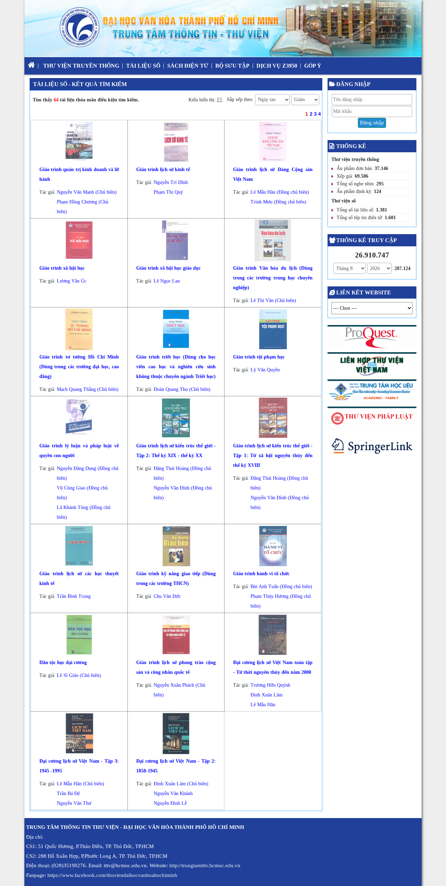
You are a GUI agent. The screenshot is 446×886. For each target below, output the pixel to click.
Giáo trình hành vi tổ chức (261, 573)
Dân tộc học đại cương (63, 662)
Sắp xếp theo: (240, 99)
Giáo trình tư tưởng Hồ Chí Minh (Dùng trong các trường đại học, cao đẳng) (79, 366)
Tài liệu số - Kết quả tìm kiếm (80, 84)
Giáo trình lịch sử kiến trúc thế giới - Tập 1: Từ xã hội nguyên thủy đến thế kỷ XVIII (273, 455)
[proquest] (372, 338)
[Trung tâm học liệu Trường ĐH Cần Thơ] (372, 392)
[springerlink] (372, 447)
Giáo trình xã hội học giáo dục (168, 268)
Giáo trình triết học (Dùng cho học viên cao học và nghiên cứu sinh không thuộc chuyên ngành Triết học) (176, 366)
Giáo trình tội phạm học (259, 357)
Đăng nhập (372, 122)
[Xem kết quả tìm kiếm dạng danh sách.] (220, 99)
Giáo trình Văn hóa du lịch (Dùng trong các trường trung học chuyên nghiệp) (273, 277)
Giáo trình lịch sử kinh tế (163, 169)
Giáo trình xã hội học (62, 268)
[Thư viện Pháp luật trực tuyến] (372, 419)
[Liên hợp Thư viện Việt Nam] (372, 365)
